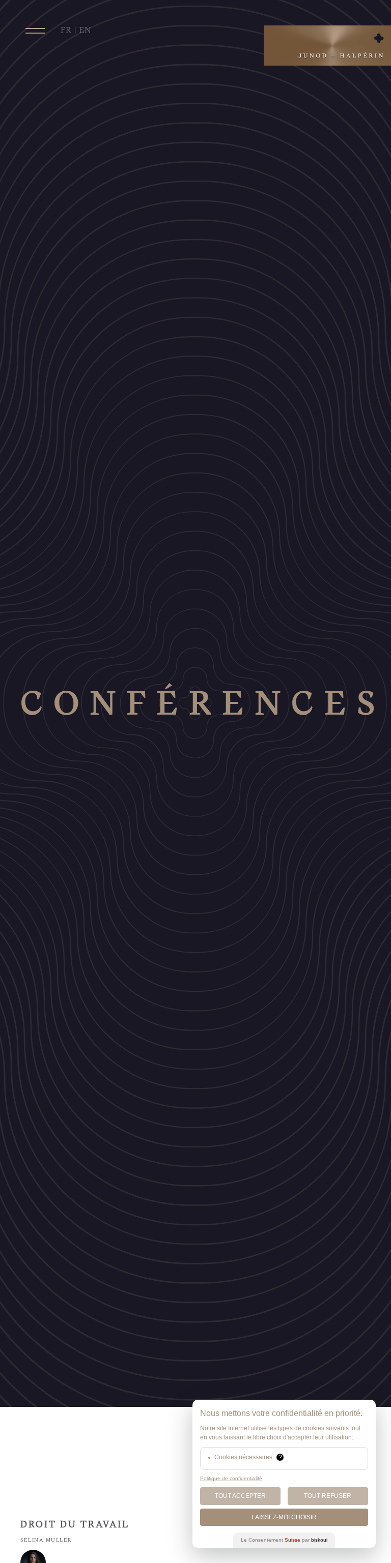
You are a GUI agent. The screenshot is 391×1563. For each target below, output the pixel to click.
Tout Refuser (327, 1495)
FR (66, 30)
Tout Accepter (240, 1495)
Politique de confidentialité (231, 1478)
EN (85, 30)
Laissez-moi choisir (284, 1517)
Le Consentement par (284, 1540)
